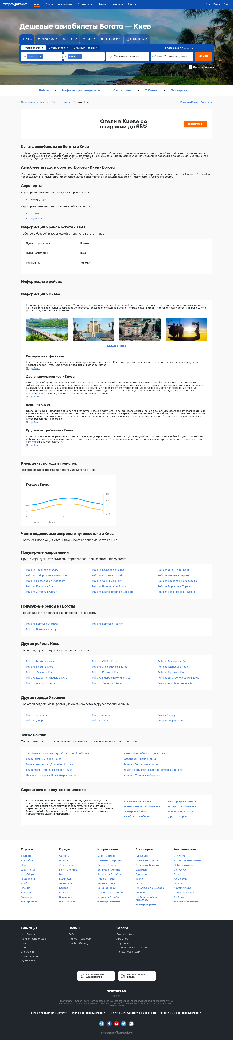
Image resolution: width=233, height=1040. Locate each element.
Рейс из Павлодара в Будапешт (45, 581)
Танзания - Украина (109, 860)
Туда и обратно (33, 48)
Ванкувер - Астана (108, 869)
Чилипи (140, 892)
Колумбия (27, 860)
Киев (67, 102)
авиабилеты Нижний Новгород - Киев (49, 770)
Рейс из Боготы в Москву (41, 629)
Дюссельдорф (144, 874)
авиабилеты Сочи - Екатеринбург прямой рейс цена (58, 753)
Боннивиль (65, 897)
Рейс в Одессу (166, 715)
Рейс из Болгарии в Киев (173, 661)
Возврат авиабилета (181, 806)
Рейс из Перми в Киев (39, 667)
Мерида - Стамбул (108, 897)
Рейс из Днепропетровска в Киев (178, 677)
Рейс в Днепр (34, 720)
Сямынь (64, 856)
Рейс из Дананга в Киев (107, 683)
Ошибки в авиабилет (137, 816)
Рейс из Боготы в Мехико (107, 624)
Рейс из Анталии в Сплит (41, 592)
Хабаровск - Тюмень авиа (140, 759)
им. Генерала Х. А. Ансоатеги (146, 898)
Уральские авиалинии (187, 860)
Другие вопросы (178, 816)
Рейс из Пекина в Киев (106, 672)
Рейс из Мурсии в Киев (172, 672)
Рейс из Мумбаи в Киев (40, 661)
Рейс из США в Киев (104, 661)
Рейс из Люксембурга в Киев (109, 667)
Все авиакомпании (185, 901)
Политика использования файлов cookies (133, 1013)
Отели (25, 947)
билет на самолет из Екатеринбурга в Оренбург (153, 770)
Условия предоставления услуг (49, 1013)
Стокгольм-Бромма (147, 865)
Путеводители (29, 960)
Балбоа (63, 888)
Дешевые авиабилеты (35, 102)
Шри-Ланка (28, 869)
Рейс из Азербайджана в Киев (176, 683)
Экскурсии (27, 952)
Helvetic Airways (183, 865)
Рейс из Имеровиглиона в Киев (111, 677)
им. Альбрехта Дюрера (150, 888)
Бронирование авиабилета (141, 806)
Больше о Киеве (116, 346)
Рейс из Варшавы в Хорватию (176, 586)
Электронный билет (136, 811)
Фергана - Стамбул (109, 874)
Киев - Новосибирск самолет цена (145, 753)
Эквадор (26, 897)
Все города (66, 901)
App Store (122, 939)
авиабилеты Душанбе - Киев (43, 759)
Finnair (178, 874)
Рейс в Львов (100, 720)
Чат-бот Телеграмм (81, 939)
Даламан (141, 869)
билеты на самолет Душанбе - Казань (49, 764)
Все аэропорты (145, 904)
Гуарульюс (142, 856)
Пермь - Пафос (106, 865)
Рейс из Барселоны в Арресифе (177, 581)
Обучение (122, 943)
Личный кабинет (126, 934)
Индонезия (28, 879)
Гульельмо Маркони (147, 860)
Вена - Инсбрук (106, 888)
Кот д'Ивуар (28, 874)
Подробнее (33, 368)
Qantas (178, 883)
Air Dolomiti (180, 879)
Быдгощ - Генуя (106, 883)
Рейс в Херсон (101, 715)
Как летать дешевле (136, 801)
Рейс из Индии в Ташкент (173, 570)
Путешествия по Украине (132, 947)
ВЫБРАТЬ (195, 123)
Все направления (107, 901)
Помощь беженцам (128, 952)
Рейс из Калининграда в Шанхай (112, 592)
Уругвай (26, 856)
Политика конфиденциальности (88, 1013)
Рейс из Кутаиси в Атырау (42, 586)
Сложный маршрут (85, 48)
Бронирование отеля (181, 811)
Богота (56, 102)
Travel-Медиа (29, 956)
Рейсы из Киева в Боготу (194, 102)
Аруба (24, 883)
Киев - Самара (106, 856)
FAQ (71, 934)
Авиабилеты (28, 934)
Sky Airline (180, 856)
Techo (139, 879)
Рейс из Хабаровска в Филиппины (47, 575)
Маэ (61, 874)
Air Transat (180, 897)
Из (24, 56)
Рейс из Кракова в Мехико (108, 570)
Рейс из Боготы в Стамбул (42, 624)
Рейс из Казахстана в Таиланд (177, 592)
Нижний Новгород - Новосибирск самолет (52, 775)
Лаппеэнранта (68, 865)
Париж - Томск (106, 879)
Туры (24, 943)
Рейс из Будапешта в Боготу (109, 586)
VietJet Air (180, 869)
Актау (139, 883)
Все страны (28, 901)
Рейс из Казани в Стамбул (108, 575)
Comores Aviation (184, 892)
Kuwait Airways (182, 888)
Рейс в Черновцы (36, 715)
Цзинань (64, 892)
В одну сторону (58, 48)
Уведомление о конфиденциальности (180, 1013)
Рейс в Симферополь (171, 720)
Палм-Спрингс (68, 869)
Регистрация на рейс (181, 801)
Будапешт (65, 879)
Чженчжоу (65, 883)
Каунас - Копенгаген (110, 892)
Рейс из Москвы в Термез (173, 575)
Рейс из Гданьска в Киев (173, 667)
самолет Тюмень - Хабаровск (142, 775)
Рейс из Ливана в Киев (40, 672)
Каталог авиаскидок (33, 939)
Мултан (63, 860)
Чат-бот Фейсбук (79, 943)
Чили (24, 865)
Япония (25, 888)
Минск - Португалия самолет (141, 764)
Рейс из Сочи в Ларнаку (106, 581)
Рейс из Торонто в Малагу (42, 570)
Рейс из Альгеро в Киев (40, 683)
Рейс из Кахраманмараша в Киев (46, 677)
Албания (26, 892)
